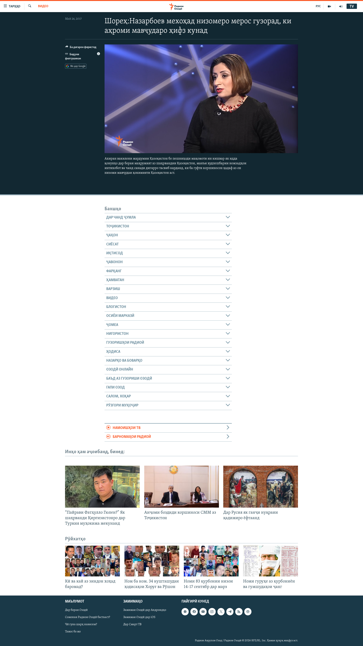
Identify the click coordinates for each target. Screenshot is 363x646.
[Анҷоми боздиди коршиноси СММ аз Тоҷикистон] (181, 487)
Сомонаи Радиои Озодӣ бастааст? (87, 617)
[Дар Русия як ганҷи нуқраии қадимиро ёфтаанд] (260, 487)
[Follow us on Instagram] (212, 611)
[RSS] (238, 611)
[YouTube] (329, 6)
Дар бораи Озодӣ (76, 610)
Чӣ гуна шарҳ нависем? (81, 624)
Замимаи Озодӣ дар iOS (139, 617)
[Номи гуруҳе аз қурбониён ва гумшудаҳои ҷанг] (270, 561)
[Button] (80, 48)
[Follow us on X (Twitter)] (221, 611)
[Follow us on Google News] (185, 611)
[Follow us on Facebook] (194, 611)
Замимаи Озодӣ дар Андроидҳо (144, 610)
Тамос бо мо (73, 631)
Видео (43, 6)
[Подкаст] (247, 611)
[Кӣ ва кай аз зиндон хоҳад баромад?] (92, 561)
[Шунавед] (341, 6)
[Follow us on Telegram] (229, 611)
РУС (318, 6)
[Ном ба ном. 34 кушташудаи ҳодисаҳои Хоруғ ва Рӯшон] (151, 561)
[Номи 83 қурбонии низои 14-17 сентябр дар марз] (211, 561)
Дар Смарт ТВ (132, 624)
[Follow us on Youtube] (203, 611)
